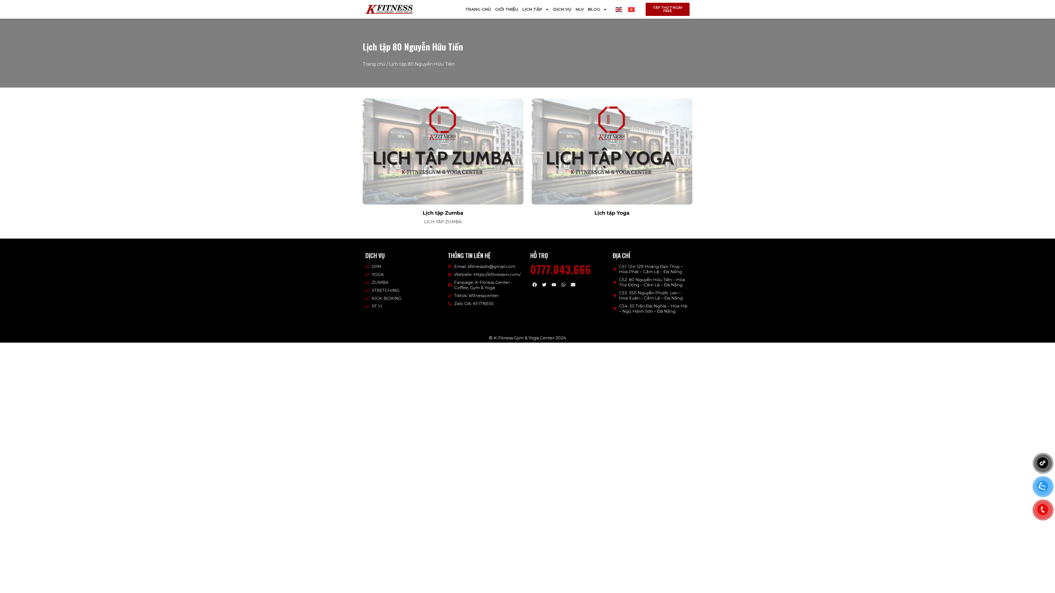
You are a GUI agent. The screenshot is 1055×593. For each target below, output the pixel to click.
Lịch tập (532, 9)
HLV (580, 9)
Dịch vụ (562, 9)
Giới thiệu (506, 9)
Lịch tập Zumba (443, 213)
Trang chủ (478, 9)
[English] (619, 9)
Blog (594, 9)
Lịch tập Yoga (612, 213)
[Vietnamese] (631, 9)
